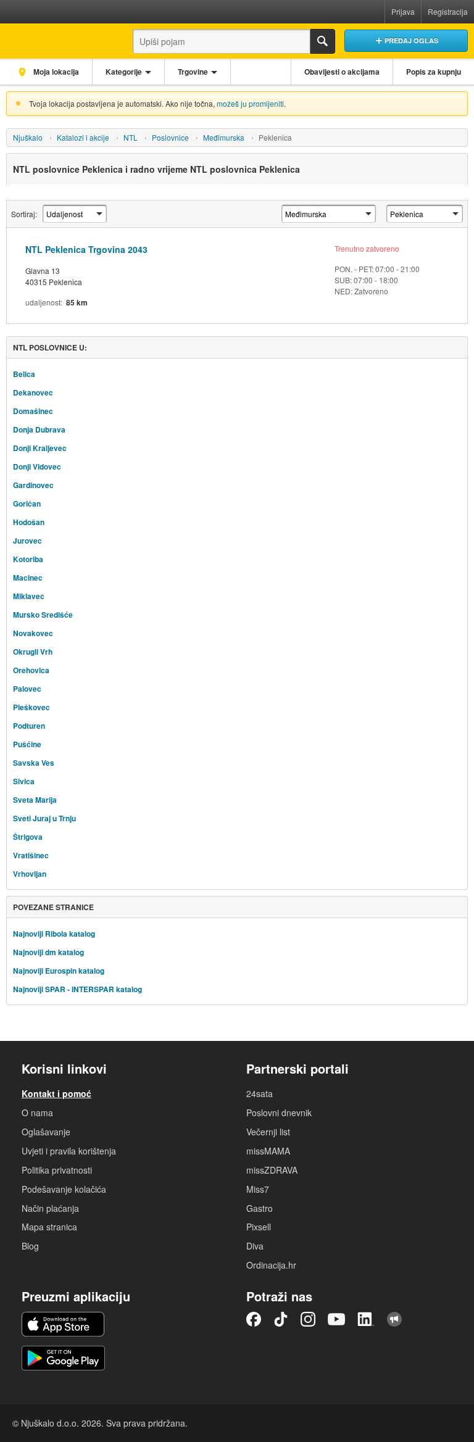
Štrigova (28, 836)
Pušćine (27, 744)
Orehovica (31, 670)
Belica (24, 373)
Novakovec (33, 633)
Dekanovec (33, 392)
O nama (37, 1112)
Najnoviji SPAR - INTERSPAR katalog (77, 989)
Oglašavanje (46, 1131)
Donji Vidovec (37, 466)
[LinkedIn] (366, 1319)
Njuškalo (28, 137)
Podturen (29, 725)
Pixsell (258, 1226)
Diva (255, 1246)
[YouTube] (336, 1319)
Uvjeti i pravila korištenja (69, 1151)
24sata (259, 1093)
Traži (322, 41)
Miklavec (28, 596)
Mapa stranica (49, 1226)
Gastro (259, 1208)
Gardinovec (33, 485)
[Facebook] (253, 1319)
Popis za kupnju (433, 71)
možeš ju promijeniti (250, 103)
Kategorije (124, 71)
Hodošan (28, 522)
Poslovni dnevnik (279, 1112)
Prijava (403, 11)
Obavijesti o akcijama (342, 71)
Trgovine (193, 71)
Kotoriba (28, 559)
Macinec (28, 577)
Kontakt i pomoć (56, 1093)
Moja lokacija (55, 71)
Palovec (27, 688)
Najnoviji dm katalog (48, 952)
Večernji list (268, 1131)
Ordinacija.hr (271, 1265)
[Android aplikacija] (63, 1358)
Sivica (24, 781)
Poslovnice (170, 137)
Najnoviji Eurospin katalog (58, 970)
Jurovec (27, 540)
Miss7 (257, 1189)
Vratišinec (31, 855)
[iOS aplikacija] (63, 1324)
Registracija (448, 11)
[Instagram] (308, 1319)
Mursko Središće (43, 614)
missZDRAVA (271, 1170)
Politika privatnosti (57, 1170)
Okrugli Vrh (32, 651)
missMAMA (268, 1151)
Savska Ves (33, 762)
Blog (30, 1246)
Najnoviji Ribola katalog (54, 933)
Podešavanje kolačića (64, 1189)
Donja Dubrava (39, 429)
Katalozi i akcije (83, 137)
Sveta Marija (35, 799)
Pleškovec (31, 707)
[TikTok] (280, 1319)
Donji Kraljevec (40, 448)
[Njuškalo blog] (394, 1319)
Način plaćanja (50, 1208)
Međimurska (223, 137)
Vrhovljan (29, 873)
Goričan (27, 503)
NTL (130, 137)
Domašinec (33, 410)
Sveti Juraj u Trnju (44, 818)
